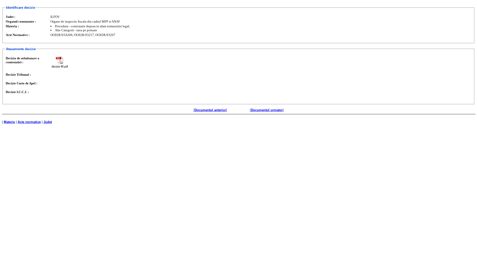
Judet (47, 122)
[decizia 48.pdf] (59, 62)
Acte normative (29, 122)
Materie (9, 122)
